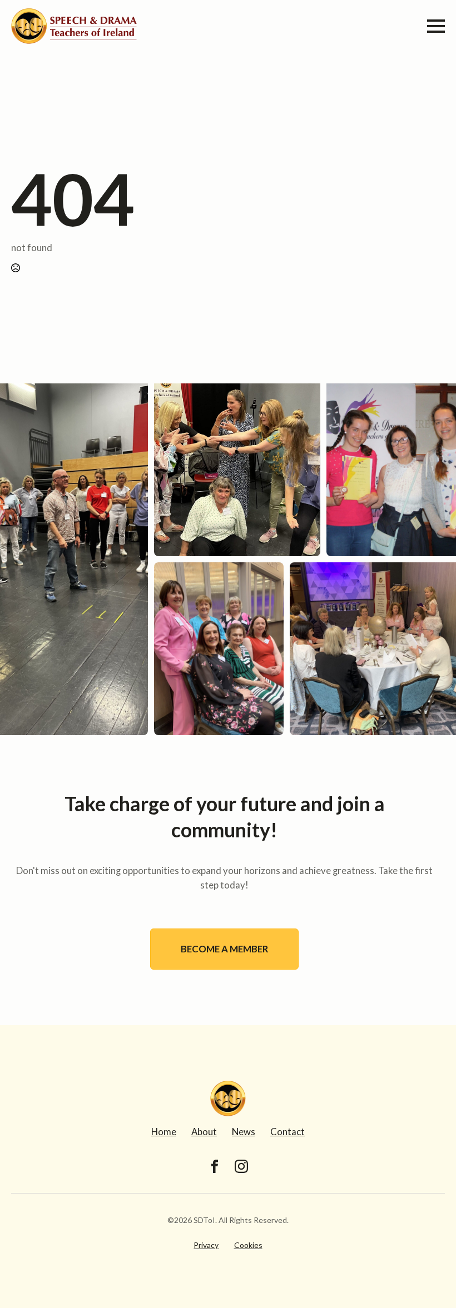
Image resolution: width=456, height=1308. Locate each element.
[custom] (214, 1166)
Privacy (206, 1245)
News (243, 1131)
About (204, 1131)
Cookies (248, 1245)
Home (163, 1131)
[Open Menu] (436, 26)
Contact (287, 1131)
